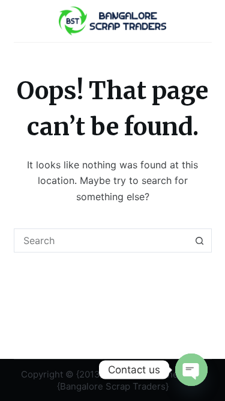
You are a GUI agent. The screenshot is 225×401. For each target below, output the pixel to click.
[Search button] (199, 240)
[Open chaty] (191, 370)
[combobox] (101, 240)
